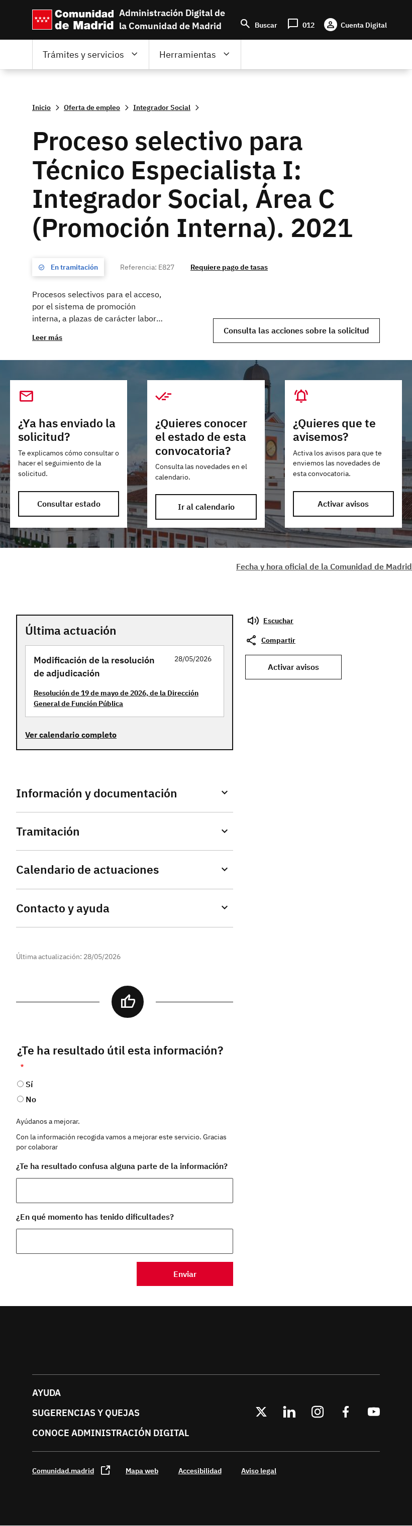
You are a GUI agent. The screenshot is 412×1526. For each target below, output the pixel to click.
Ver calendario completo (71, 735)
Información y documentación (96, 793)
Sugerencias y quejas (86, 1413)
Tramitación (48, 831)
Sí (29, 1084)
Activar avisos (343, 504)
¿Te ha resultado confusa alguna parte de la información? (122, 1166)
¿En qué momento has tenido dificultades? (95, 1217)
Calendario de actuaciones (87, 869)
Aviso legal (258, 1470)
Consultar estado (68, 504)
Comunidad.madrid (63, 1470)
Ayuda (46, 1392)
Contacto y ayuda (63, 908)
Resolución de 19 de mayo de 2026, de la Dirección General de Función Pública (116, 698)
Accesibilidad (200, 1470)
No (31, 1099)
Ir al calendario (206, 507)
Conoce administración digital (110, 1433)
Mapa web (142, 1470)
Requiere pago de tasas (229, 267)
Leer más (47, 337)
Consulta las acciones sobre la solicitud (296, 330)
